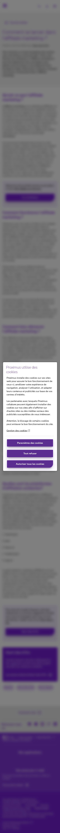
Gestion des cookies (17, 431)
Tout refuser (30, 453)
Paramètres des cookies (30, 443)
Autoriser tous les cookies (30, 464)
